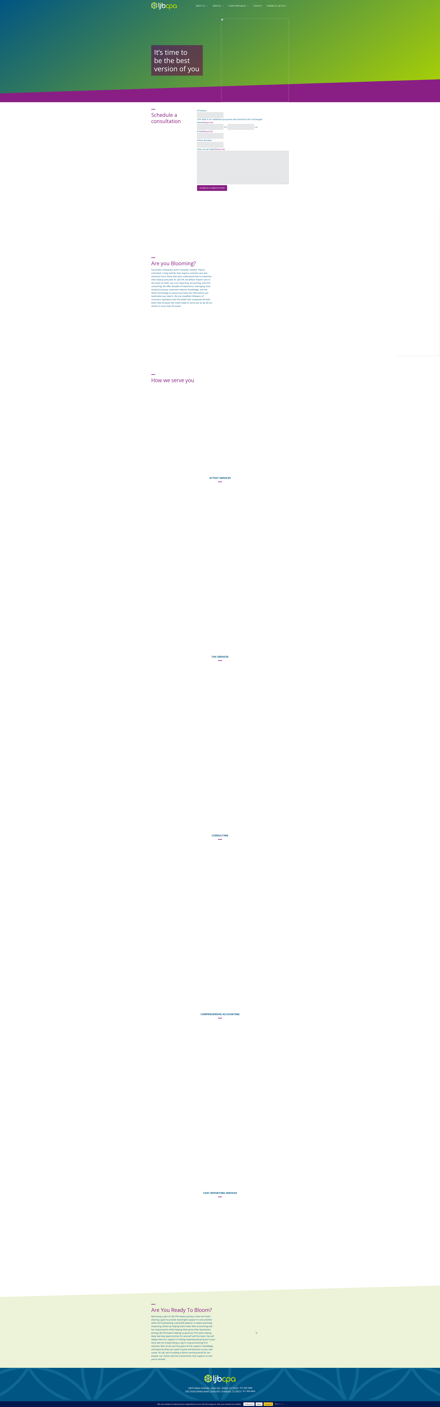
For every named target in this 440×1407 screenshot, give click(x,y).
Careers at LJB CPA (275, 6)
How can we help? (211, 149)
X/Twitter (201, 110)
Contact (257, 6)
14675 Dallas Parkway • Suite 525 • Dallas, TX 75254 (213, 1387)
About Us (200, 6)
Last (256, 127)
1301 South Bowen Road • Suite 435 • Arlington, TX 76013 (213, 1391)
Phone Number (204, 140)
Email (205, 131)
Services (217, 6)
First (225, 127)
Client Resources (237, 6)
